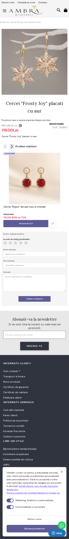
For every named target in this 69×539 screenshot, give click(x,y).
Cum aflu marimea (13, 410)
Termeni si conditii (13, 426)
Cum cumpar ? (11, 371)
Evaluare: (7, 272)
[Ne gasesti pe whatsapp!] (62, 525)
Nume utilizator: (9, 250)
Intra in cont (8, 2)
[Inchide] (61, 471)
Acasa (3, 22)
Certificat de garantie (16, 387)
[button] (24, 97)
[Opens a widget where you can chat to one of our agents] (57, 533)
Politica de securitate (15, 420)
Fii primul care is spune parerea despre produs (26, 120)
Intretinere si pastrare (16, 454)
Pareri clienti (10, 415)
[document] (34, 501)
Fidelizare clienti (12, 397)
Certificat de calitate (15, 392)
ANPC (6, 464)
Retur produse (11, 381)
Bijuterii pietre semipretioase (20, 449)
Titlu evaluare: (9, 261)
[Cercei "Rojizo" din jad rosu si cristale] (34, 178)
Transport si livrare (14, 376)
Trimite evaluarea (34, 299)
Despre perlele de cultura (18, 459)
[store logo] (26, 10)
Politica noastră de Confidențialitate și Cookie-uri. (33, 492)
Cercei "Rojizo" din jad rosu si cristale (24, 206)
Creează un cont (26, 2)
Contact (42, 2)
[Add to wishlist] (52, 223)
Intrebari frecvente (14, 431)
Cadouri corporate (14, 436)
